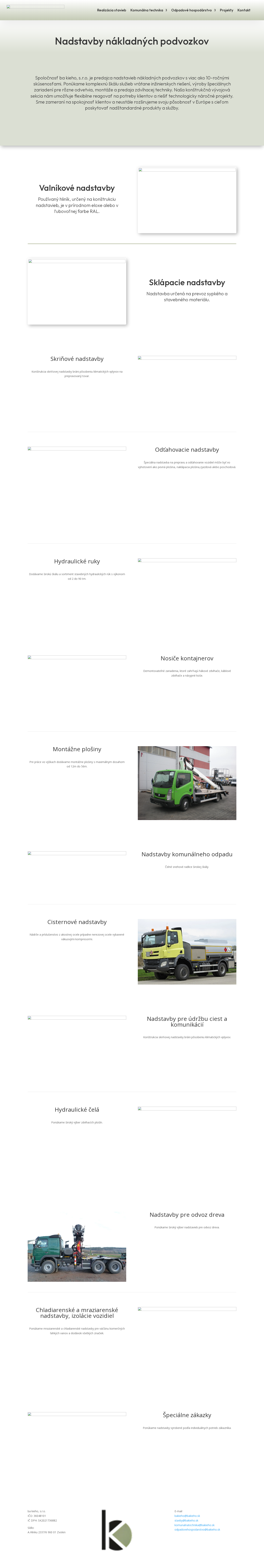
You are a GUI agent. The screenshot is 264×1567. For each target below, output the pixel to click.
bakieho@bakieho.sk (187, 1516)
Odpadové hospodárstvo (191, 10)
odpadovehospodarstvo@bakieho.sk (197, 1529)
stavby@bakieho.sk (186, 1520)
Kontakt (244, 10)
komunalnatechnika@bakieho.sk (195, 1525)
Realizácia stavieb (111, 10)
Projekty (226, 10)
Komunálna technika (146, 10)
